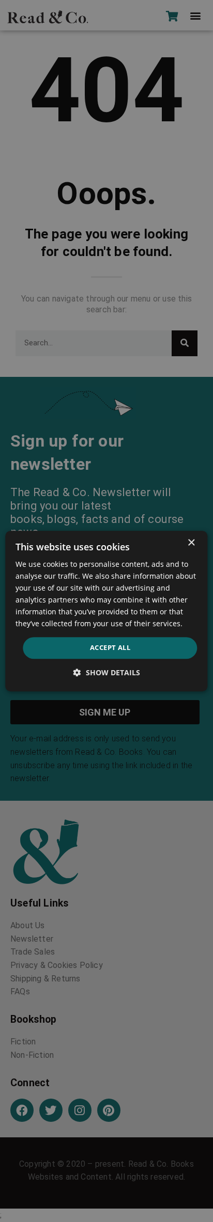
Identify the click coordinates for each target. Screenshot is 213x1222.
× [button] (191, 543)
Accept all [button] (110, 648)
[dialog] (106, 611)
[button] (106, 672)
